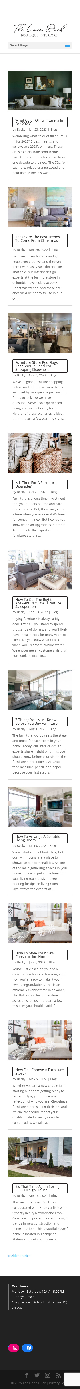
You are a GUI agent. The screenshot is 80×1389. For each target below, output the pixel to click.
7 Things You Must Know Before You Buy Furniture (36, 721)
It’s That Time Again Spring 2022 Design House (37, 1188)
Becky (21, 129)
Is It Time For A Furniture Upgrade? (35, 484)
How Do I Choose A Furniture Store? (39, 1071)
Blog (53, 129)
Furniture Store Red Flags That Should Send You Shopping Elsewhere (36, 366)
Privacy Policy (59, 1383)
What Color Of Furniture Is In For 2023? (39, 122)
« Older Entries (19, 1256)
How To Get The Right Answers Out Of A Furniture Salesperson (38, 603)
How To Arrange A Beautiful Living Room (38, 838)
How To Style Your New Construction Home (34, 955)
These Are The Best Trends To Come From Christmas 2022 (37, 240)
